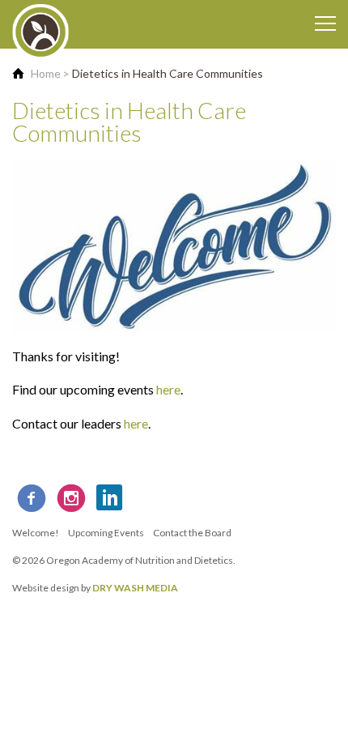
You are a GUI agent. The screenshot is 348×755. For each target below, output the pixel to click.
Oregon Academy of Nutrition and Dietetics (139, 560)
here (168, 389)
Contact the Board (192, 533)
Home (46, 73)
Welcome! (35, 533)
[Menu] (325, 24)
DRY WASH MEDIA (135, 588)
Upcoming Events (106, 533)
